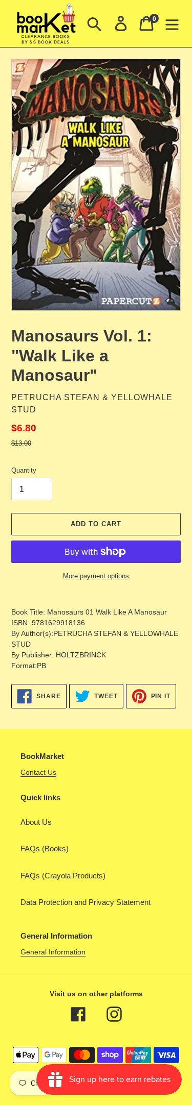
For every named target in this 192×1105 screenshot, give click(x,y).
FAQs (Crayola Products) (62, 875)
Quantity (23, 470)
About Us (36, 822)
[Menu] (172, 23)
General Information (53, 952)
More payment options (96, 576)
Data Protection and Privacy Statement (85, 902)
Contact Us (38, 772)
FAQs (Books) (44, 848)
